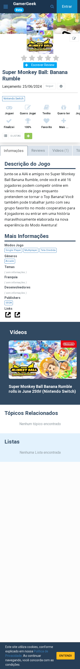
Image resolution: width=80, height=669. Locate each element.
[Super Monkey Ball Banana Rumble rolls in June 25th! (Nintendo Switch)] (43, 359)
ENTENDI (65, 655)
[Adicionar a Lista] (28, 136)
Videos (60, 150)
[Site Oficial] (8, 314)
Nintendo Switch (14, 98)
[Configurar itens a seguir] (61, 86)
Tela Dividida (48, 250)
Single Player (13, 250)
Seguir (49, 86)
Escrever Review (42, 65)
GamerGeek (24, 6)
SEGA (9, 302)
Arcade (10, 261)
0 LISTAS (15, 135)
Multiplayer (30, 250)
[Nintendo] (17, 314)
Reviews (38, 150)
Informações (14, 151)
